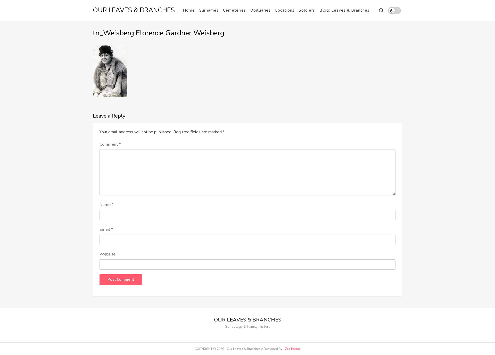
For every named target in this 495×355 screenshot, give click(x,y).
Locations (284, 10)
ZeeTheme (293, 349)
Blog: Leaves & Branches (344, 10)
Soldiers (307, 10)
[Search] (380, 10)
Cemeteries (234, 10)
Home (189, 10)
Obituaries (260, 10)
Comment (110, 144)
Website (108, 254)
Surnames (209, 10)
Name (106, 205)
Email (106, 229)
